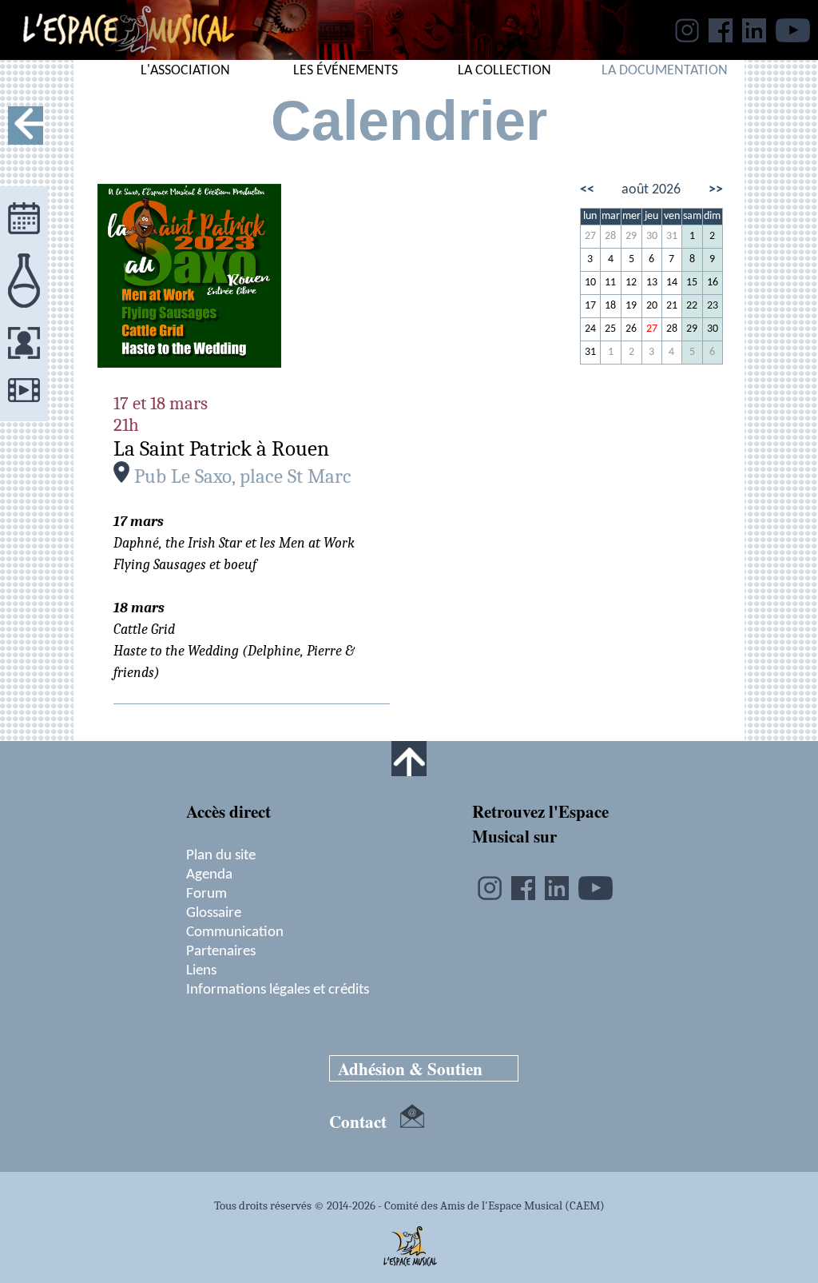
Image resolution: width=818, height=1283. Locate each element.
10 (590, 283)
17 (590, 306)
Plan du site (221, 855)
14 (671, 283)
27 (590, 236)
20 (651, 306)
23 (712, 306)
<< (587, 190)
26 (631, 329)
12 (631, 283)
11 (610, 283)
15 (691, 283)
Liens (201, 970)
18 (610, 306)
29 (631, 236)
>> (716, 190)
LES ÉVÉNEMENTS (345, 71)
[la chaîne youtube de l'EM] (793, 38)
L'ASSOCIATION (185, 71)
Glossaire (213, 913)
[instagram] (687, 38)
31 (671, 236)
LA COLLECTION (504, 71)
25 (610, 329)
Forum (206, 894)
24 (590, 329)
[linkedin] (754, 38)
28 (610, 236)
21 (671, 306)
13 (651, 283)
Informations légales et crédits (277, 990)
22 (691, 306)
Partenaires (221, 951)
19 (631, 306)
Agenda (209, 875)
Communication (235, 932)
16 (712, 283)
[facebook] (721, 38)
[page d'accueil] (117, 55)
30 (651, 236)
